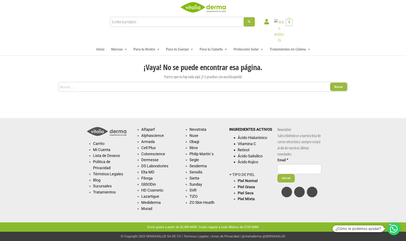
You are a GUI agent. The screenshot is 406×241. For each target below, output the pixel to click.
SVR (192, 190)
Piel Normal (248, 180)
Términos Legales (108, 174)
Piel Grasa (246, 187)
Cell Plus (148, 148)
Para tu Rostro (144, 49)
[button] (119, 49)
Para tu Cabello (211, 49)
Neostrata (197, 129)
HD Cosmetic (152, 190)
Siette (194, 178)
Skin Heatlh (204, 202)
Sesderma (198, 166)
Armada (148, 141)
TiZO (193, 196)
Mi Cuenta (101, 149)
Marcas (117, 49)
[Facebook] (286, 192)
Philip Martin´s (201, 154)
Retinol (243, 150)
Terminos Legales (196, 236)
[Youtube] (312, 192)
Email (282, 159)
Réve (193, 148)
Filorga (147, 178)
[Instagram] (299, 192)
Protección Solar (246, 49)
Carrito (98, 143)
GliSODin (148, 184)
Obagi (194, 141)
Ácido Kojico (248, 162)
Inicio (100, 49)
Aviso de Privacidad (225, 236)
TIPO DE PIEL (243, 174)
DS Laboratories (154, 166)
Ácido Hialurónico (252, 137)
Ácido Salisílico (250, 156)
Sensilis (195, 172)
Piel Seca (246, 193)
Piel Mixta (246, 199)
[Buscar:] (203, 87)
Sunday (195, 184)
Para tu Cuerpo (177, 49)
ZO (192, 202)
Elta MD (147, 172)
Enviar (286, 178)
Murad (146, 208)
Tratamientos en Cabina (288, 49)
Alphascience (152, 135)
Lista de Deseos (106, 155)
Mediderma (151, 202)
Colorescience (153, 154)
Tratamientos (104, 192)
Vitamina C (247, 144)
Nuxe (193, 135)
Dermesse (150, 160)
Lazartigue (150, 196)
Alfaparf (148, 129)
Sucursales (102, 186)
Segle (194, 160)
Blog (96, 180)
